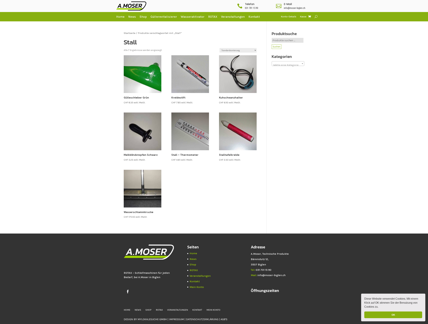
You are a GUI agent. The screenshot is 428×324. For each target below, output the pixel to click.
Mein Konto (197, 287)
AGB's (224, 319)
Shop (143, 17)
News (132, 17)
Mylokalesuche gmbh (152, 319)
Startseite (129, 33)
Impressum (176, 319)
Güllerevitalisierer (163, 17)
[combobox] (288, 63)
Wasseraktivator (192, 17)
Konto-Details (288, 17)
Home (120, 17)
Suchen (276, 46)
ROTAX (212, 17)
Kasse (303, 17)
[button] (379, 307)
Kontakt (254, 17)
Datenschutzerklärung (202, 319)
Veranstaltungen (233, 17)
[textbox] (288, 65)
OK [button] (393, 314)
